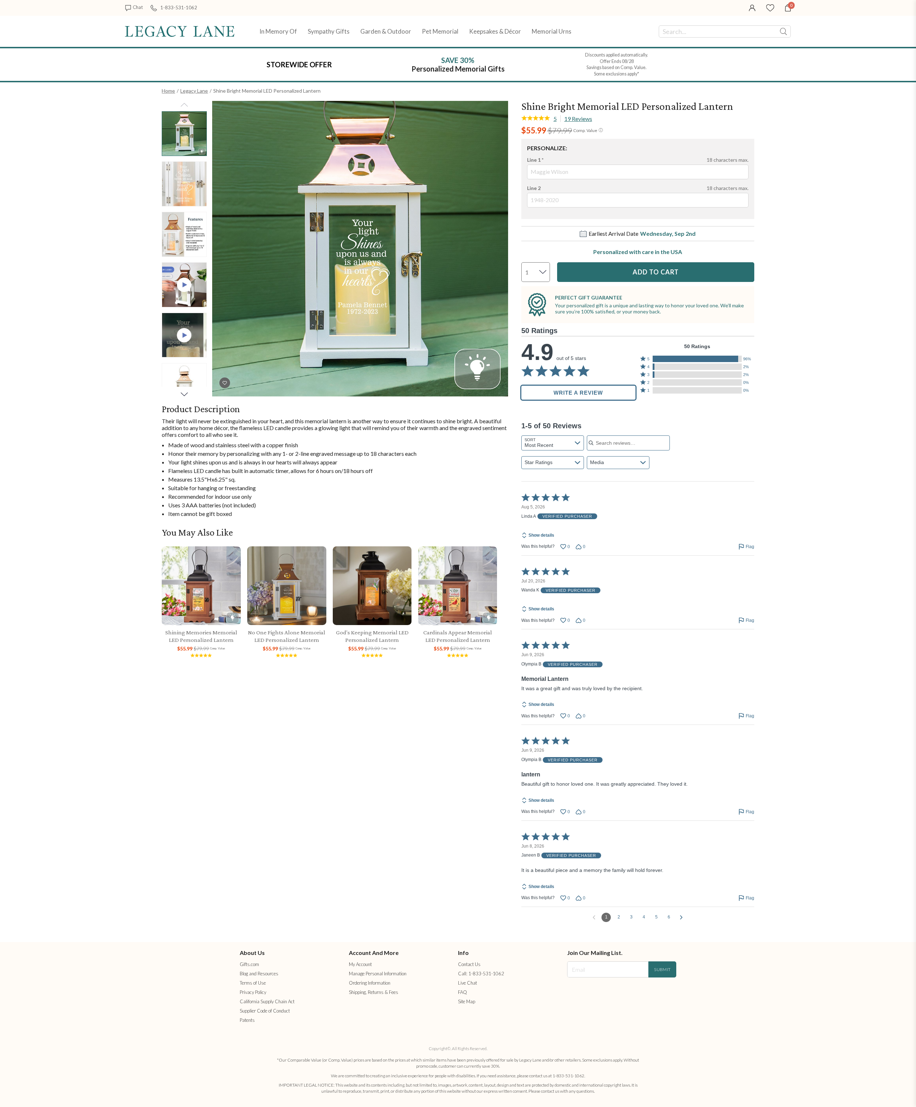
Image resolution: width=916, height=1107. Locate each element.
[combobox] (552, 442)
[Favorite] (770, 7)
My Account (360, 964)
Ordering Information (369, 983)
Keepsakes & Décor (495, 31)
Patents (247, 1020)
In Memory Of (278, 31)
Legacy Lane (194, 91)
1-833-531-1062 (178, 7)
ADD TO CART (656, 272)
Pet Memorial (440, 31)
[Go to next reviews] (681, 917)
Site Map (466, 1001)
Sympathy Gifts (329, 31)
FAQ (462, 992)
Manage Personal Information (377, 973)
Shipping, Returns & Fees (373, 992)
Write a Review (578, 393)
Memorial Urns (551, 31)
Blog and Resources (259, 973)
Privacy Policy (253, 992)
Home (168, 91)
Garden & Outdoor (385, 31)
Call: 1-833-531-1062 (481, 973)
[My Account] (752, 7)
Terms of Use (253, 983)
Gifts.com (249, 964)
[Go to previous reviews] (594, 917)
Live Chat (467, 983)
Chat (138, 7)
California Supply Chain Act (267, 1001)
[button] (697, 359)
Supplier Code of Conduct (265, 1011)
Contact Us (469, 964)
